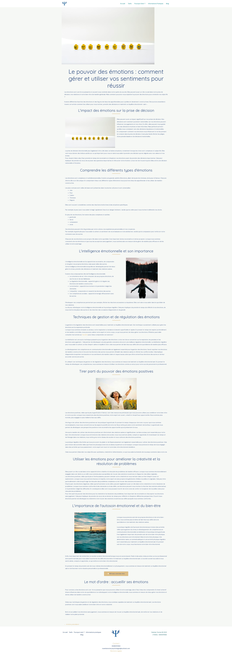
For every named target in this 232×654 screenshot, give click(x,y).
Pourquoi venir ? (139, 4)
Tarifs (129, 4)
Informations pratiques (155, 4)
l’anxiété (85, 335)
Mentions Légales (116, 651)
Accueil (122, 4)
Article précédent (71, 624)
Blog (167, 4)
